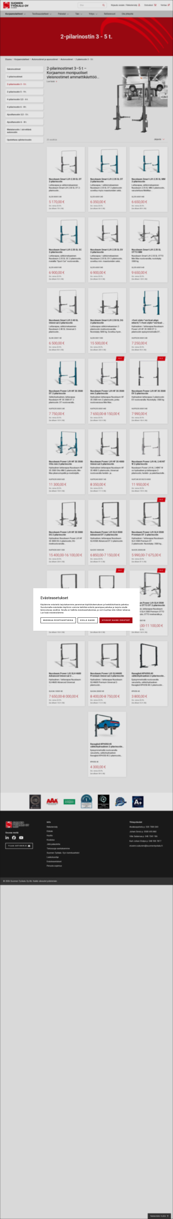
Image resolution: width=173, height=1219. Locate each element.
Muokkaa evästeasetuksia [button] (58, 620)
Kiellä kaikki (87, 620)
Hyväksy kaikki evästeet (116, 620)
